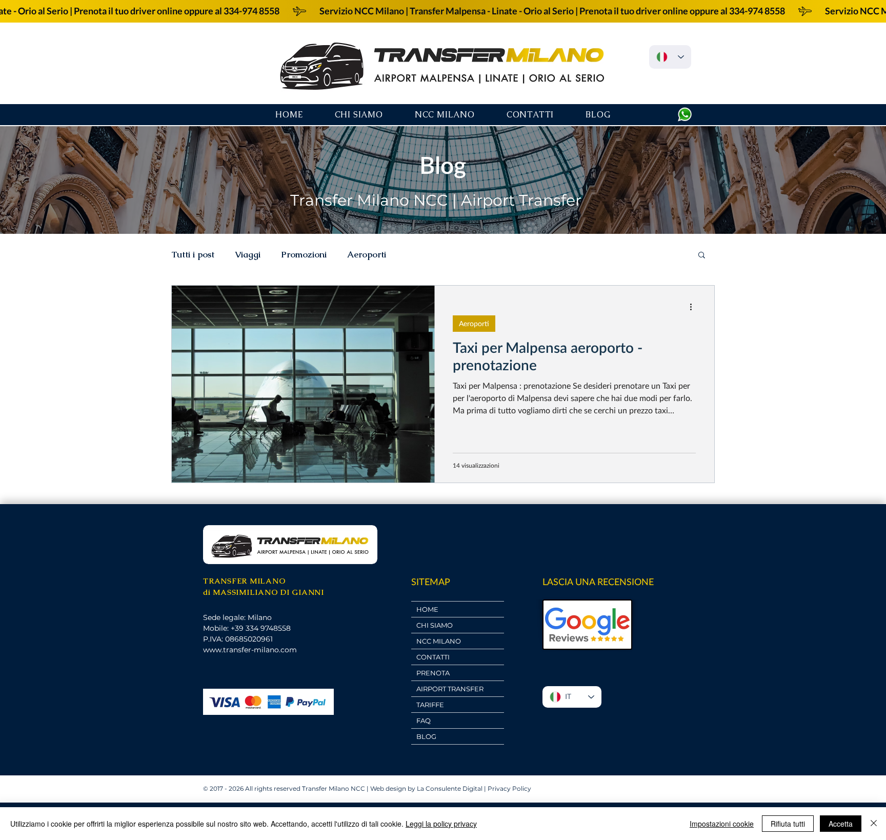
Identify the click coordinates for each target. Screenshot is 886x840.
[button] (702, 255)
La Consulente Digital (449, 788)
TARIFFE (430, 705)
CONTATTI (433, 657)
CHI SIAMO (434, 625)
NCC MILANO (438, 641)
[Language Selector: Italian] (670, 57)
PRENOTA (433, 673)
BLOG (426, 736)
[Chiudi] (874, 823)
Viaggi (247, 254)
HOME (427, 609)
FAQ (423, 720)
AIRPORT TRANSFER (450, 689)
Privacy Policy (509, 788)
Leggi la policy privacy (441, 823)
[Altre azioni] (694, 307)
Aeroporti (366, 254)
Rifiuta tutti (788, 823)
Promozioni (304, 254)
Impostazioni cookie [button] (722, 823)
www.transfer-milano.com (250, 649)
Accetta (841, 823)
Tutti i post (192, 254)
